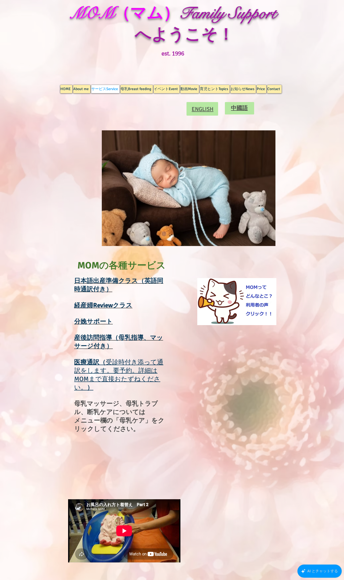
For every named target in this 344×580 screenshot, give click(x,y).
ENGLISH (202, 109)
